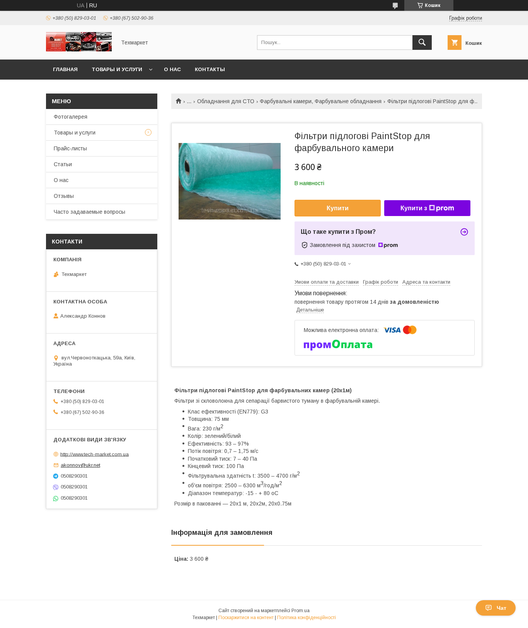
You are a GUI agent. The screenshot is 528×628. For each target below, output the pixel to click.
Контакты (210, 69)
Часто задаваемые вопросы (89, 212)
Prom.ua (300, 610)
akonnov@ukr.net (80, 465)
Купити (338, 208)
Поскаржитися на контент (246, 617)
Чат (501, 608)
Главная (65, 69)
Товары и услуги (117, 69)
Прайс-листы (70, 148)
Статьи (63, 164)
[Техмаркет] (79, 49)
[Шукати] (422, 42)
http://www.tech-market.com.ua (94, 454)
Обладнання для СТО (225, 101)
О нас (172, 69)
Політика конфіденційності (306, 617)
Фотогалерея (70, 117)
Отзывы (64, 196)
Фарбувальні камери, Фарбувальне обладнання (321, 101)
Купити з (413, 208)
